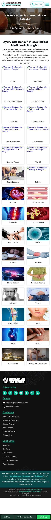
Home (20, 24)
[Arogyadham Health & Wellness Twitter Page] (10, 393)
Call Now (39, 4)
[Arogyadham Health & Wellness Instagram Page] (16, 393)
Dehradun (26, 476)
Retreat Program (9, 424)
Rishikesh (39, 476)
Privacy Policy (21, 495)
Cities (28, 24)
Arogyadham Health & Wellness (30, 491)
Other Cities (7, 435)
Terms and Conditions (34, 495)
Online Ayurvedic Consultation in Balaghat (25, 28)
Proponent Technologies (34, 489)
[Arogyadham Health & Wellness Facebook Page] (5, 393)
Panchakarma (8, 428)
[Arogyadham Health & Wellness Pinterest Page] (32, 393)
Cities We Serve (9, 431)
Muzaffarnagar (15, 476)
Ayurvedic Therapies (10, 420)
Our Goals (6, 449)
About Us (6, 445)
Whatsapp (43, 517)
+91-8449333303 (12, 406)
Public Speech (8, 464)
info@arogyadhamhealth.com (17, 403)
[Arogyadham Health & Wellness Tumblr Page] (27, 393)
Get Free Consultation (25, 517)
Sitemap (12, 495)
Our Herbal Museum (10, 460)
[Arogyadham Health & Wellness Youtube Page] (21, 393)
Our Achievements (10, 456)
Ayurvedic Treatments (11, 417)
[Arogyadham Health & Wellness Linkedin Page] (38, 393)
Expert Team (7, 453)
